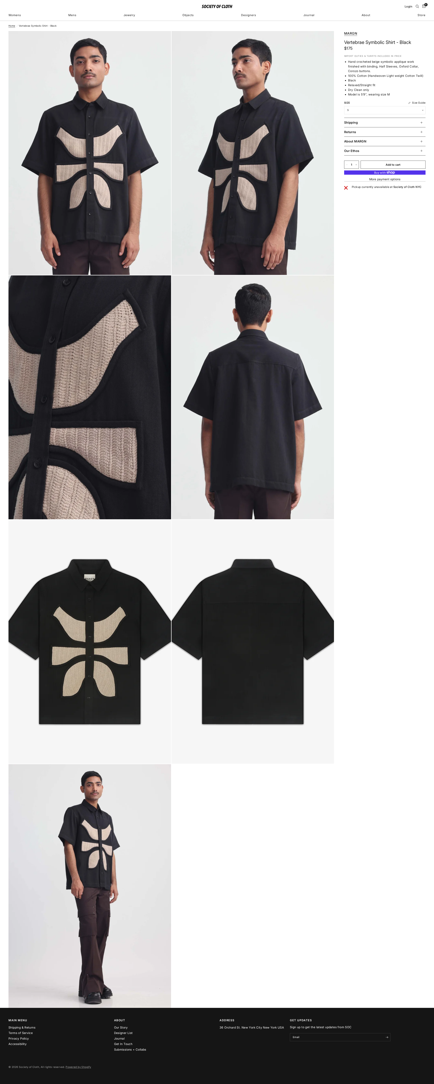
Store (422, 15)
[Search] (417, 6)
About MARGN (355, 141)
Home (11, 25)
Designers (248, 15)
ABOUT (119, 1020)
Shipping (351, 122)
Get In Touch (123, 1044)
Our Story (121, 1027)
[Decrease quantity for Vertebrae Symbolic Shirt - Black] (346, 165)
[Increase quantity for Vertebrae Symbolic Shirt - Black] (356, 165)
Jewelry (129, 15)
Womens (14, 15)
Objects (188, 15)
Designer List (123, 1033)
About (366, 15)
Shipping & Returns (21, 1027)
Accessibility (17, 1044)
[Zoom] (164, 38)
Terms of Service (20, 1033)
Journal (308, 15)
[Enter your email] (387, 1037)
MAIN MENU (17, 1020)
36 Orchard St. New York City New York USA (252, 1027)
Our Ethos (351, 151)
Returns (350, 132)
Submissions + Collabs (130, 1049)
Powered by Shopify (78, 1067)
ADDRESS (227, 1020)
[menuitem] (14, 15)
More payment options (384, 179)
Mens (72, 15)
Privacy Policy (18, 1038)
